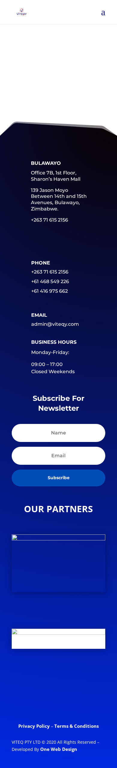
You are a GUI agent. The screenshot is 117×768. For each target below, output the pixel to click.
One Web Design (58, 749)
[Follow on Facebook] (22, 677)
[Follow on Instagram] (58, 700)
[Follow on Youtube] (92, 677)
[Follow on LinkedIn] (69, 677)
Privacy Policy (34, 726)
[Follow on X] (45, 677)
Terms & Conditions (76, 726)
